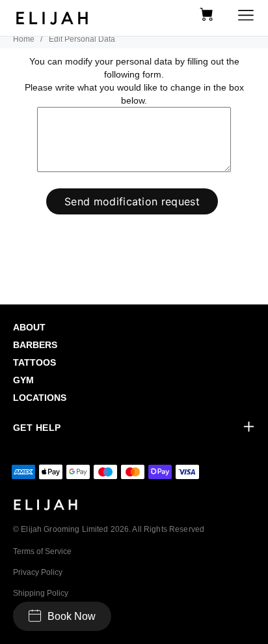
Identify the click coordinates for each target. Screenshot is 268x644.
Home (23, 39)
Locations (39, 397)
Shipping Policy (40, 593)
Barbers (35, 345)
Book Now (71, 616)
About (29, 327)
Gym (23, 380)
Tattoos (34, 362)
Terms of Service (42, 551)
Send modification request (132, 201)
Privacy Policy (37, 572)
